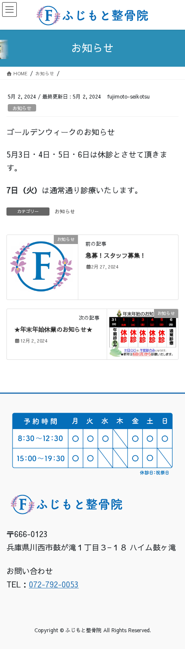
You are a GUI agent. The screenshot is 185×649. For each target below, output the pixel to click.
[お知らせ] (42, 266)
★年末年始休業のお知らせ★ (53, 329)
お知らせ (21, 108)
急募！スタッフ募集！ (116, 255)
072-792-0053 (54, 584)
